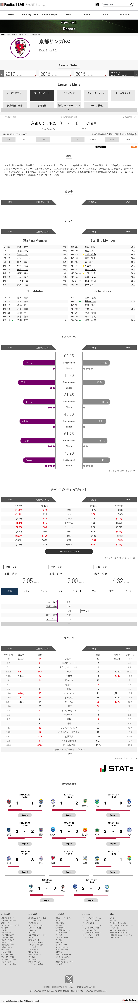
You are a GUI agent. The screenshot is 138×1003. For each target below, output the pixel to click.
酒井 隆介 (22, 254)
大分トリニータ (34, 962)
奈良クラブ (60, 942)
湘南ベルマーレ (34, 940)
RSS (133, 147)
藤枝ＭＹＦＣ (33, 952)
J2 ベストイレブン (89, 930)
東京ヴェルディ (7, 933)
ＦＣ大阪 (59, 940)
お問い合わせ (89, 987)
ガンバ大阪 (5, 950)
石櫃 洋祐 (22, 250)
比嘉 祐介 (22, 262)
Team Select (124, 14)
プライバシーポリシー (67, 987)
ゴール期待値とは (116, 937)
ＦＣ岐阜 (89, 123)
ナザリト (89, 284)
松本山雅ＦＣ (60, 928)
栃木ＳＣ (59, 920)
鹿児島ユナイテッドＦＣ (64, 962)
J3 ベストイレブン (89, 937)
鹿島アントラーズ (7, 918)
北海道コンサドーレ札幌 (37, 918)
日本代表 (113, 920)
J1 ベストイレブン (89, 923)
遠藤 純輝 (90, 320)
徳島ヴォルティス (34, 954)
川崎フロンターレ (7, 937)
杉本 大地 (22, 247)
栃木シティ (32, 933)
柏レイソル (5, 928)
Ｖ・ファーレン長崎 (8, 964)
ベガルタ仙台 (33, 923)
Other (112, 914)
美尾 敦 (89, 309)
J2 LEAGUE (32, 914)
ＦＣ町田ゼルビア (7, 935)
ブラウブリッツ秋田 (35, 925)
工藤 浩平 (22, 277)
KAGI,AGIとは (115, 928)
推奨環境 (55, 987)
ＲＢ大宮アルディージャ (37, 935)
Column (86, 14)
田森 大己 (22, 269)
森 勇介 (89, 262)
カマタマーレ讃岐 (62, 950)
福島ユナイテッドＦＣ (64, 918)
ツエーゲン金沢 (61, 933)
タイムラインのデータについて (122, 471)
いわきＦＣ (32, 930)
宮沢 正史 (90, 269)
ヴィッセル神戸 (7, 954)
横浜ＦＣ (31, 937)
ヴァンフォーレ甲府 (35, 942)
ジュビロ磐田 (33, 950)
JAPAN (67, 14)
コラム (112, 918)
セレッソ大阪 (6, 952)
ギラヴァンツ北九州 (63, 957)
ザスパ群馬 (60, 923)
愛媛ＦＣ (59, 952)
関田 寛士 (90, 258)
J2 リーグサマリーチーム (91, 925)
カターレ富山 (33, 947)
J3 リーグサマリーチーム (91, 933)
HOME (11, 14)
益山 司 (89, 250)
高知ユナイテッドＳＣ (64, 954)
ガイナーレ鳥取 (61, 945)
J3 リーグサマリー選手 (90, 935)
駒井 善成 (22, 266)
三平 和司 (22, 320)
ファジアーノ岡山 (7, 957)
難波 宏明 (90, 281)
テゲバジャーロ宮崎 (35, 964)
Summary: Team (30, 14)
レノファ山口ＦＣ (62, 947)
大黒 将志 (22, 284)
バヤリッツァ (23, 258)
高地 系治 (90, 277)
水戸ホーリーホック (8, 920)
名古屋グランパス (7, 945)
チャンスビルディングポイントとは (120, 558)
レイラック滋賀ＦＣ (63, 937)
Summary (86, 914)
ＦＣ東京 (4, 930)
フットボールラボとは (118, 923)
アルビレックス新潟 (35, 945)
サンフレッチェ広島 (8, 959)
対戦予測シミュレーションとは (121, 935)
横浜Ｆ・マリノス (7, 940)
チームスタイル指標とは (118, 933)
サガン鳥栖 (32, 959)
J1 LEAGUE (5, 914)
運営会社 (80, 987)
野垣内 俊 (90, 301)
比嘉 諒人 (90, 273)
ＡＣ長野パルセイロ (63, 930)
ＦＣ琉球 (59, 964)
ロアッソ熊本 (60, 959)
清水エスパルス (7, 942)
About (105, 14)
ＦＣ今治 (31, 957)
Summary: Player (48, 14)
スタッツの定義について (124, 758)
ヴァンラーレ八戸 (34, 920)
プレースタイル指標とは (118, 930)
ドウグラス (22, 281)
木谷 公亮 (90, 254)
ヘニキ (88, 266)
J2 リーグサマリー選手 (90, 928)
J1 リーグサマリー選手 (90, 920)
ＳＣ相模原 (60, 925)
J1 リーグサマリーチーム (91, 918)
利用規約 (47, 987)
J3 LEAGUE (60, 914)
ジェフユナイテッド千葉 (10, 925)
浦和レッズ (5, 923)
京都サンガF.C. (43, 123)
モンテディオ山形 (34, 928)
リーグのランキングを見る (69, 552)
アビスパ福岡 (6, 962)
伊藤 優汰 (22, 273)
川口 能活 (90, 247)
